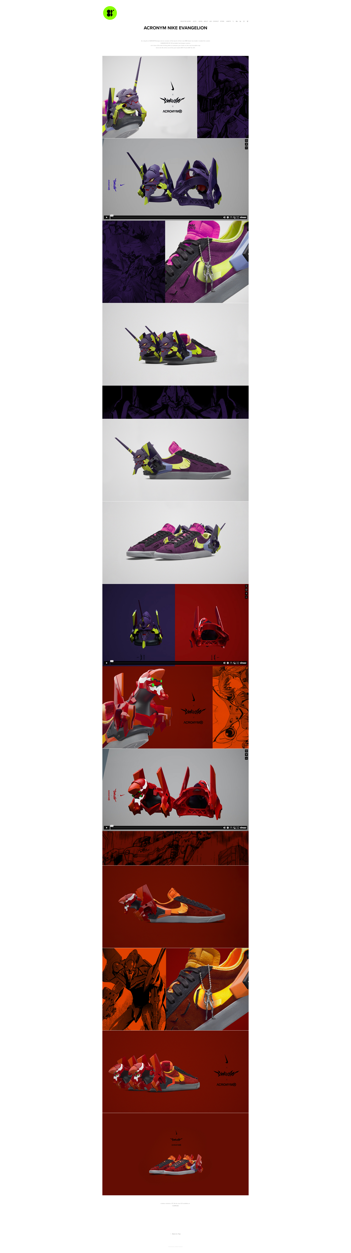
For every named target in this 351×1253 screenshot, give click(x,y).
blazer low (189, 41)
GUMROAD (175, 1206)
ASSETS (228, 21)
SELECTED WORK (185, 21)
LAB (210, 21)
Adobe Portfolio (179, 1246)
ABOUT (206, 21)
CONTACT (216, 21)
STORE (222, 21)
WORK (200, 21)
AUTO (194, 21)
